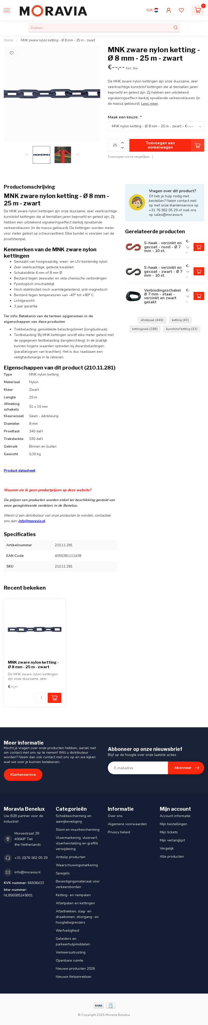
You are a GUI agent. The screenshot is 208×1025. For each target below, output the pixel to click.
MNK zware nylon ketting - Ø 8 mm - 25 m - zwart (58, 40)
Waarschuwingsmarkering (77, 865)
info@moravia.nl (31, 521)
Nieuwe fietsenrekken (73, 976)
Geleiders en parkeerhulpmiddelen (73, 941)
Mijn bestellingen (173, 824)
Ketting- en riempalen (73, 895)
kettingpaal (145, 329)
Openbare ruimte (69, 960)
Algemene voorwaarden (127, 824)
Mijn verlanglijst (172, 840)
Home (8, 40)
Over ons (115, 816)
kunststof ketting (181, 329)
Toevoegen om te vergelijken (129, 156)
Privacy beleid (119, 832)
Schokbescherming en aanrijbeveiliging (73, 819)
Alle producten (172, 856)
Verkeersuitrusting (70, 952)
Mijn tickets (169, 832)
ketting (180, 320)
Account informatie (175, 816)
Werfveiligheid (67, 930)
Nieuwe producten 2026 (75, 968)
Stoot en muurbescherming (77, 829)
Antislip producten (70, 857)
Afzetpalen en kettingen (75, 903)
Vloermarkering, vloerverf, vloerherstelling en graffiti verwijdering (77, 843)
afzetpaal (152, 320)
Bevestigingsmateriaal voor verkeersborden (78, 884)
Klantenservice (23, 774)
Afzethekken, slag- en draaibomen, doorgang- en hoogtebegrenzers (77, 917)
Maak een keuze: (124, 117)
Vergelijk (167, 848)
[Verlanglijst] (181, 10)
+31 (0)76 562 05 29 (30, 857)
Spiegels (63, 873)
